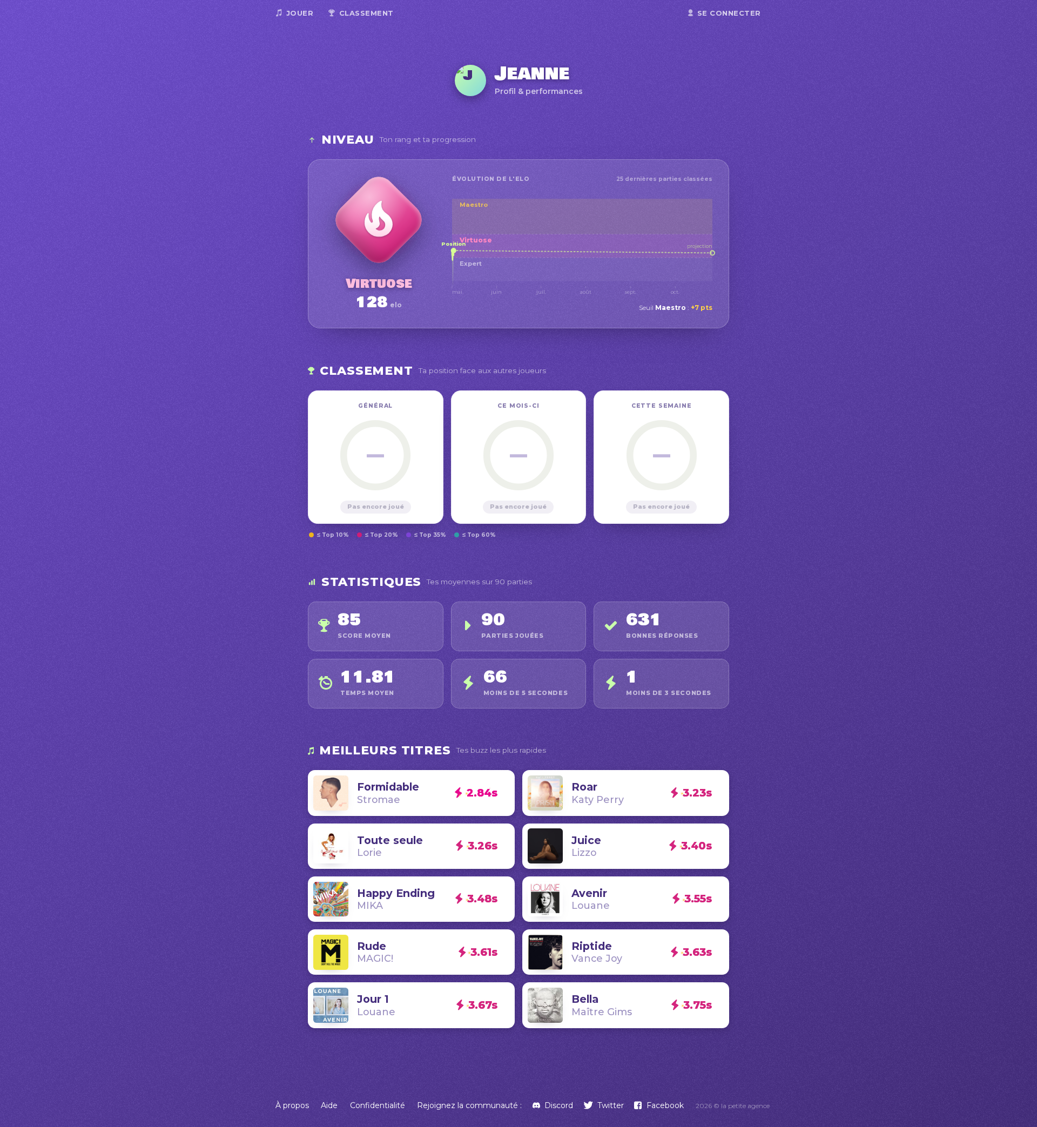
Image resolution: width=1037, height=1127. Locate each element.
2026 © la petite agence (733, 1106)
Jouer (300, 13)
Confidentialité (377, 1105)
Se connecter (729, 13)
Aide (329, 1105)
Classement (366, 13)
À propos (292, 1105)
